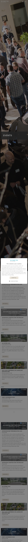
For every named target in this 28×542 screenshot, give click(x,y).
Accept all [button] (14, 277)
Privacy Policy (11, 274)
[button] (14, 281)
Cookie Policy (4, 274)
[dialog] (14, 271)
